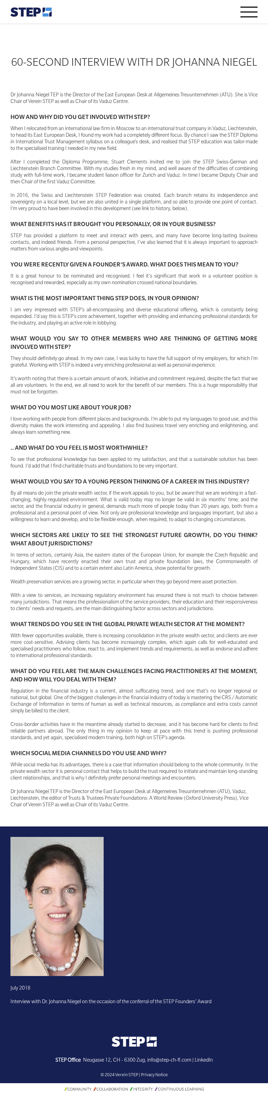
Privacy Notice (154, 1075)
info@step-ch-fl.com (169, 1061)
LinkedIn (204, 1061)
